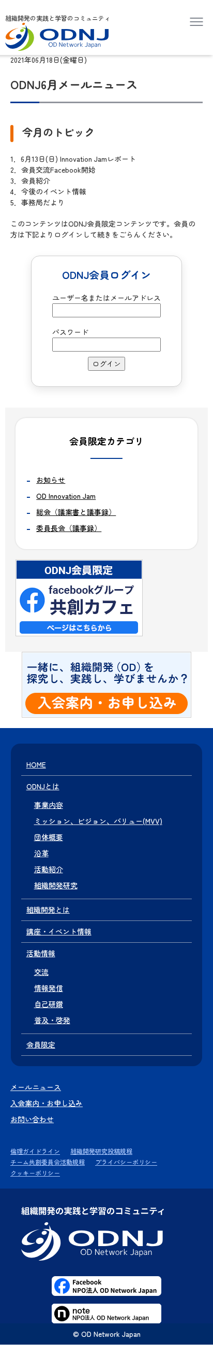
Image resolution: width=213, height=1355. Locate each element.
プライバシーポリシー (126, 1161)
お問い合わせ (32, 1119)
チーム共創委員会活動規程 (47, 1161)
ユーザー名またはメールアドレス (106, 297)
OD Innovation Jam (66, 496)
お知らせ (50, 479)
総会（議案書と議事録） (76, 512)
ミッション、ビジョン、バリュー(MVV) (98, 821)
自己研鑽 (48, 1004)
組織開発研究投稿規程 (101, 1151)
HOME (36, 764)
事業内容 (48, 805)
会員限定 (40, 1044)
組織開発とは (48, 909)
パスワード (70, 332)
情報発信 (48, 988)
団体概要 (48, 837)
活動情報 (40, 953)
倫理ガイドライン (35, 1151)
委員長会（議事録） (68, 528)
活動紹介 (48, 869)
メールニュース (35, 1087)
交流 (41, 972)
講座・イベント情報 (59, 931)
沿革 (41, 853)
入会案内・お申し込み (46, 1103)
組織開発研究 (56, 885)
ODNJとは (42, 786)
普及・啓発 (52, 1020)
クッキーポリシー (35, 1172)
